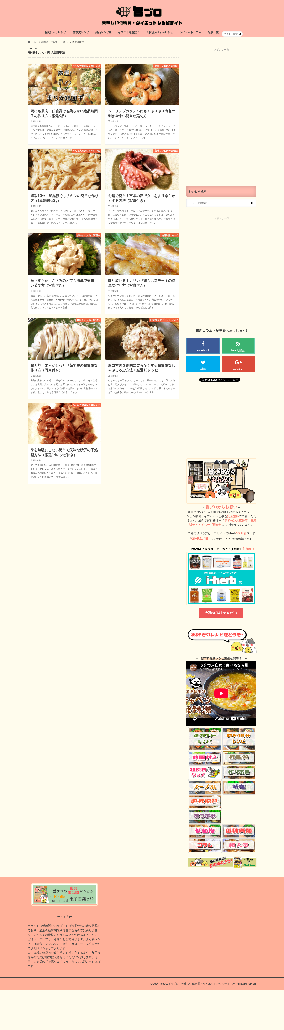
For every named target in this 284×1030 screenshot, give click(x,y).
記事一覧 (213, 32)
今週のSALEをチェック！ (221, 612)
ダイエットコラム (190, 32)
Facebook (203, 350)
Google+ (238, 368)
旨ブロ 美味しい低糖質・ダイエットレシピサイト (201, 983)
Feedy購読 (238, 350)
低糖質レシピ (81, 32)
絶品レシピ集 (103, 32)
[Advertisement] (221, 114)
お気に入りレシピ (55, 32)
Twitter (203, 368)
